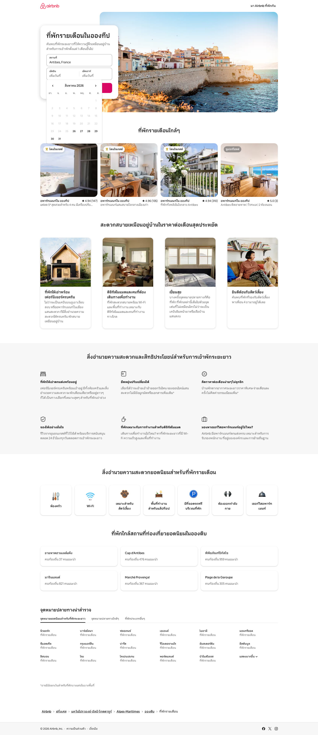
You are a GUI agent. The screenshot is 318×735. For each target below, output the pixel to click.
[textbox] (62, 76)
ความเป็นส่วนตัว (76, 728)
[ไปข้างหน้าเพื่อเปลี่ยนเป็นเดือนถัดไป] (95, 86)
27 (81, 131)
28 (88, 131)
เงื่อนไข (93, 728)
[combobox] (79, 62)
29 (95, 131)
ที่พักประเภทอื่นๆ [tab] (135, 618)
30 (52, 138)
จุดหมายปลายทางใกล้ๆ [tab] (105, 618)
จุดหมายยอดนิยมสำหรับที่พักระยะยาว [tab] (62, 618)
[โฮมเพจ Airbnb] (49, 6)
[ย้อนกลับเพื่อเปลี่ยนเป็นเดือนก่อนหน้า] (53, 86)
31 (59, 138)
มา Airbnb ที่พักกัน (263, 6)
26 (74, 131)
